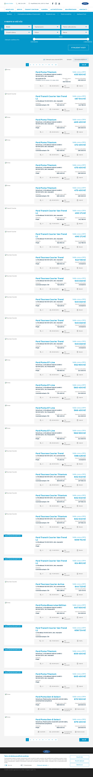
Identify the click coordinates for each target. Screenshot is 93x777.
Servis (19, 9)
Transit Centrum (32, 9)
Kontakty (83, 9)
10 (56, 65)
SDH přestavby (71, 9)
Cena (60, 37)
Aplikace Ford (81, 14)
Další (84, 65)
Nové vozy (10, 9)
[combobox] (18, 27)
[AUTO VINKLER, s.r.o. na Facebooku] (53, 3)
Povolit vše (79, 757)
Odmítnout (79, 765)
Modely (9, 14)
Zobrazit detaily (42, 765)
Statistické (28, 765)
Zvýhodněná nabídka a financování (29, 14)
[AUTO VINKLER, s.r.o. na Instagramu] (56, 3)
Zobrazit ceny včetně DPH (54, 59)
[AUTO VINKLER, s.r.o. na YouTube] (60, 3)
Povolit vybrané (79, 761)
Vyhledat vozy (78, 48)
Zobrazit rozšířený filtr (12, 40)
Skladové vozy (50, 14)
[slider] (34, 39)
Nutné (10, 765)
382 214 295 (21, 3)
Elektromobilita (66, 14)
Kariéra (44, 9)
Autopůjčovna (56, 9)
